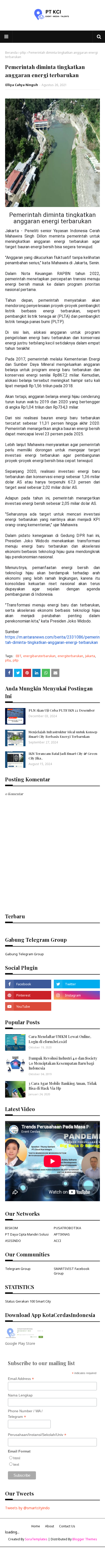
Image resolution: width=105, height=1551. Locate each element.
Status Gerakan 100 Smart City (28, 1301)
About (49, 1526)
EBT (18, 656)
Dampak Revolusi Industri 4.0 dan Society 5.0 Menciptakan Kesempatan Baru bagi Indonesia (63, 1063)
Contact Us (67, 1526)
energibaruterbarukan (39, 656)
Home (35, 1526)
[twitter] (77, 984)
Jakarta (90, 656)
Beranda (11, 52)
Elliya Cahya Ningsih (21, 85)
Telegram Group (18, 1268)
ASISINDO (13, 1240)
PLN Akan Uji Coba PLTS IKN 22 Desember (62, 710)
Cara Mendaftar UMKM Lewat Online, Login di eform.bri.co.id (60, 1039)
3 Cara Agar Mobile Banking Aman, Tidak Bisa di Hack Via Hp (63, 1086)
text (16, 1464)
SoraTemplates (36, 1539)
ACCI (57, 1240)
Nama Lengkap (20, 1395)
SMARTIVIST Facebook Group (71, 1271)
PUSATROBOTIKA (67, 1228)
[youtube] (28, 1006)
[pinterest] (28, 995)
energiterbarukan (70, 656)
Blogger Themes (84, 1539)
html (16, 1458)
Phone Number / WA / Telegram (25, 1414)
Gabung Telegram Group (24, 954)
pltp (23, 52)
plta (8, 660)
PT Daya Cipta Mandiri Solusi (27, 1234)
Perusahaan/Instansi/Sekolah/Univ (37, 1434)
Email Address (21, 1378)
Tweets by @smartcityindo (27, 1507)
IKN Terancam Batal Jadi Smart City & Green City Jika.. (63, 755)
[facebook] (28, 984)
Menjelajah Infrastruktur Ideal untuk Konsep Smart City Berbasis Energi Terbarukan (63, 734)
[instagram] (77, 995)
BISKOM (11, 1228)
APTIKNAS (62, 1234)
